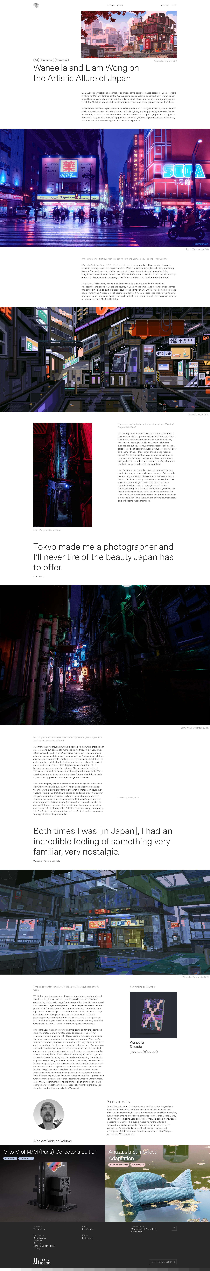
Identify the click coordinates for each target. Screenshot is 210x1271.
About (120, 5)
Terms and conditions (44, 1246)
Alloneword (136, 1231)
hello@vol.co (88, 1229)
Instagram (87, 1238)
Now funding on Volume (141, 986)
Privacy (36, 1248)
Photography (47, 60)
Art (36, 60)
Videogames (61, 60)
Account (165, 5)
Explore (110, 5)
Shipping (37, 1240)
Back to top (174, 1228)
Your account (39, 1229)
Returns (37, 1243)
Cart (174, 5)
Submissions (39, 1238)
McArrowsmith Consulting (143, 1229)
